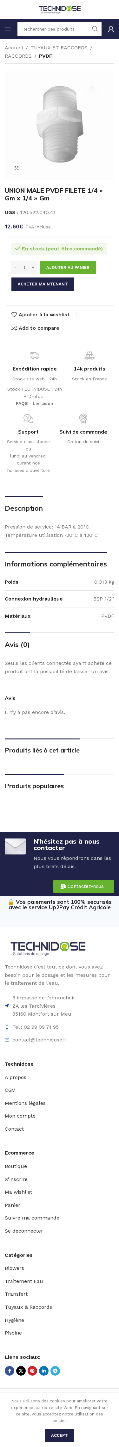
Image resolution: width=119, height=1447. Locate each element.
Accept (59, 1435)
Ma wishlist (18, 1192)
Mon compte (20, 1116)
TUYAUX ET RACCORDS (59, 48)
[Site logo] (59, 9)
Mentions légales (25, 1103)
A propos (15, 1077)
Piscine (13, 1333)
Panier (12, 1205)
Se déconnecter (24, 1231)
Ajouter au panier (67, 267)
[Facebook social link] (9, 1371)
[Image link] (47, 948)
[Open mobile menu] (8, 29)
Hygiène (14, 1320)
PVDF (45, 56)
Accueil (14, 48)
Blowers (14, 1268)
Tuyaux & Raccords (28, 1307)
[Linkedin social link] (44, 1371)
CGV (10, 1090)
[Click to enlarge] (17, 168)
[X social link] (21, 1371)
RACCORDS (18, 56)
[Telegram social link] (55, 1371)
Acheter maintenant (43, 284)
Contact (14, 1129)
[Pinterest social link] (32, 1371)
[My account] (111, 29)
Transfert (16, 1294)
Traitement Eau (24, 1281)
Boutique (16, 1166)
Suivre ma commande (32, 1218)
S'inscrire (16, 1179)
